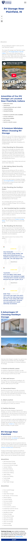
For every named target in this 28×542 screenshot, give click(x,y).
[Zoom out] (2, 18)
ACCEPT (14, 540)
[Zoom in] (2, 16)
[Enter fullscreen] (2, 21)
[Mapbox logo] (3, 42)
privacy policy (19, 536)
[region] (14, 29)
